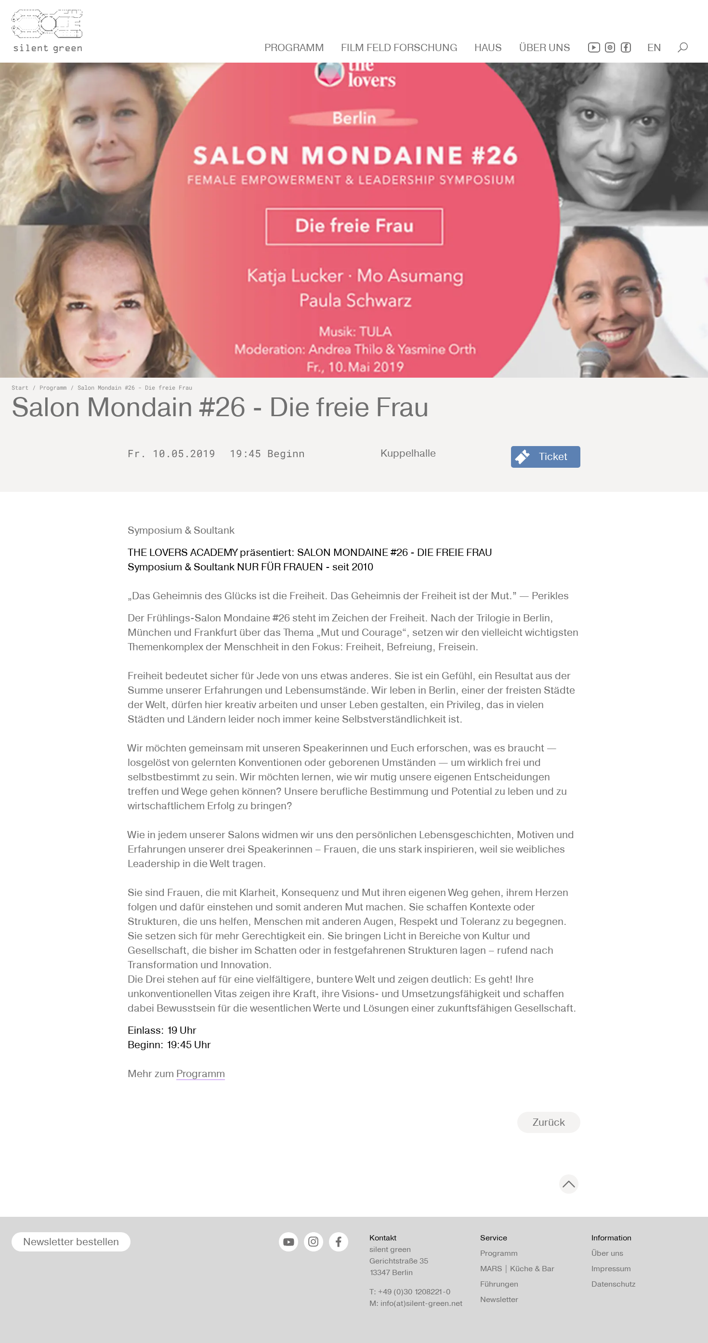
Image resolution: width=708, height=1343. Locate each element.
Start (20, 387)
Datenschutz (613, 1284)
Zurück (549, 1122)
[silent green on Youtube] (594, 47)
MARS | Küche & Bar (517, 1268)
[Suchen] (683, 47)
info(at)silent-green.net (421, 1303)
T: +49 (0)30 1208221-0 (409, 1291)
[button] (295, 48)
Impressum (611, 1268)
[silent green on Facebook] (626, 47)
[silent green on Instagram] (610, 47)
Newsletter (499, 1299)
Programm (52, 387)
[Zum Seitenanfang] (568, 1184)
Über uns (607, 1253)
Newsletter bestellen (71, 1242)
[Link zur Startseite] (52, 28)
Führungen (499, 1284)
